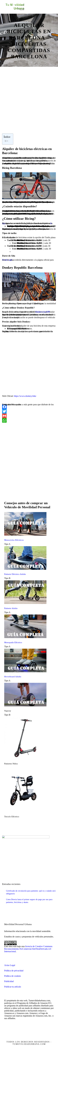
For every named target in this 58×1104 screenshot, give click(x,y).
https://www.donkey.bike (25, 396)
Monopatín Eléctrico (13, 642)
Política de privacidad (13, 970)
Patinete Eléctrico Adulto (15, 574)
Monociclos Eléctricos (14, 540)
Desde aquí (7, 260)
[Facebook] (29, 407)
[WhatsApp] (29, 420)
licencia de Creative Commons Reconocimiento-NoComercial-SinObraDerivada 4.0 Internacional (28, 949)
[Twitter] (29, 411)
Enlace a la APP (42, 312)
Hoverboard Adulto (12, 676)
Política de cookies (12, 976)
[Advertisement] (29, 104)
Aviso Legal (9, 965)
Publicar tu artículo (12, 986)
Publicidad (9, 981)
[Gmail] (29, 416)
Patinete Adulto (11, 608)
